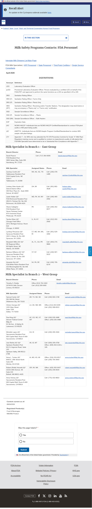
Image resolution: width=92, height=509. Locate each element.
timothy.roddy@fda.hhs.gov (66, 283)
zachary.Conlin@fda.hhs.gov (72, 175)
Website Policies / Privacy (46, 471)
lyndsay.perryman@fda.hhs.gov (73, 232)
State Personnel (44, 65)
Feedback (90, 251)
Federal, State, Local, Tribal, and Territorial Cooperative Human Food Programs (31, 28)
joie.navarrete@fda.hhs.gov (75, 343)
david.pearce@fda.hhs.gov (67, 156)
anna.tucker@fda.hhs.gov (74, 357)
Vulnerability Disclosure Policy (46, 482)
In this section (32, 38)
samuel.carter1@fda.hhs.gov (75, 297)
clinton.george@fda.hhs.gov (75, 305)
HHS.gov (76, 471)
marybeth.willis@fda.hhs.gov (72, 242)
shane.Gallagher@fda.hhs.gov (73, 207)
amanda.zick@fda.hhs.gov (71, 262)
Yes (24, 435)
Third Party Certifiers (61, 65)
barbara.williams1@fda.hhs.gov (73, 252)
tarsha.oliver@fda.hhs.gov (71, 219)
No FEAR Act (46, 476)
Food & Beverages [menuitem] (13, 411)
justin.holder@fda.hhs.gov (71, 197)
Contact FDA (29, 496)
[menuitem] (46, 403)
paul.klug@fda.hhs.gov (73, 317)
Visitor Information (46, 465)
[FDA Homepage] (3, 22)
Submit (24, 449)
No (24, 441)
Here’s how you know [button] (42, 1)
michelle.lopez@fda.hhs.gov (75, 332)
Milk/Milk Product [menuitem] (13, 414)
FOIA (76, 465)
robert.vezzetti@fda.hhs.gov (75, 367)
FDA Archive (16, 465)
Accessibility (16, 476)
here (49, 13)
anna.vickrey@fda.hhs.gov (74, 378)
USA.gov (76, 476)
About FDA (15, 471)
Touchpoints (63, 455)
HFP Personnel (30, 65)
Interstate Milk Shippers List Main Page (21, 61)
